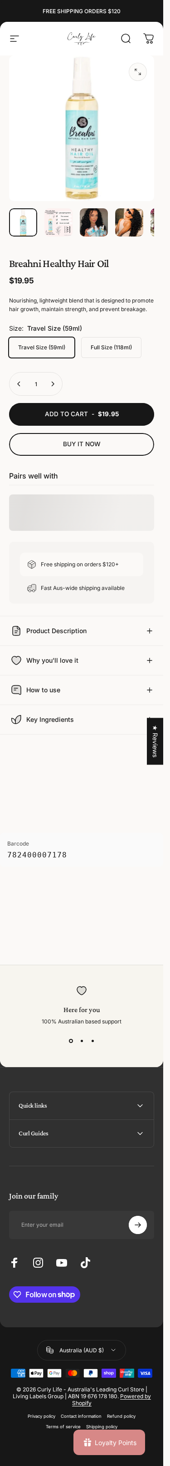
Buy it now (82, 444)
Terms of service (63, 1426)
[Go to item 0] (23, 222)
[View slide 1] (70, 1041)
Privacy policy (41, 1416)
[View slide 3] (92, 1041)
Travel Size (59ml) (41, 347)
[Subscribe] (138, 1225)
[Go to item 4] (129, 222)
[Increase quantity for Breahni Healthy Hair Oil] (52, 384)
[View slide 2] (81, 1041)
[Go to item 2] (58, 222)
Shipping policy (101, 1426)
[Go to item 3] (94, 222)
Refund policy (121, 1416)
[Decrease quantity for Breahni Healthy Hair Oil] (19, 384)
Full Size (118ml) (111, 347)
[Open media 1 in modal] (138, 72)
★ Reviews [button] (155, 741)
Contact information (81, 1416)
